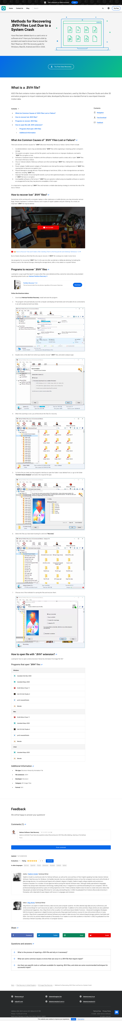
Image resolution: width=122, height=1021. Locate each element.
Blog (27, 8)
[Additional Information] (33, 766)
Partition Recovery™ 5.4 (30, 283)
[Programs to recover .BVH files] (48, 270)
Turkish (59, 865)
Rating (24, 861)
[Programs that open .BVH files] (41, 665)
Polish (39, 865)
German (26, 865)
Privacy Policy (107, 1011)
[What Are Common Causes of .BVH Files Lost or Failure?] (76, 141)
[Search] (103, 8)
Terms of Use (97, 1011)
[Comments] (25, 824)
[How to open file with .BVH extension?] (56, 655)
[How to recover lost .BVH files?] (48, 195)
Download (78, 285)
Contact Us (19, 8)
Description (81, 1019)
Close (73, 1019)
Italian (64, 865)
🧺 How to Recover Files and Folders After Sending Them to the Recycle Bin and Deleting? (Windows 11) (46, 252)
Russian (52, 865)
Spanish (33, 865)
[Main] (3, 8)
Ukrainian (45, 865)
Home (11, 8)
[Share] (17, 928)
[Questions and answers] (33, 944)
